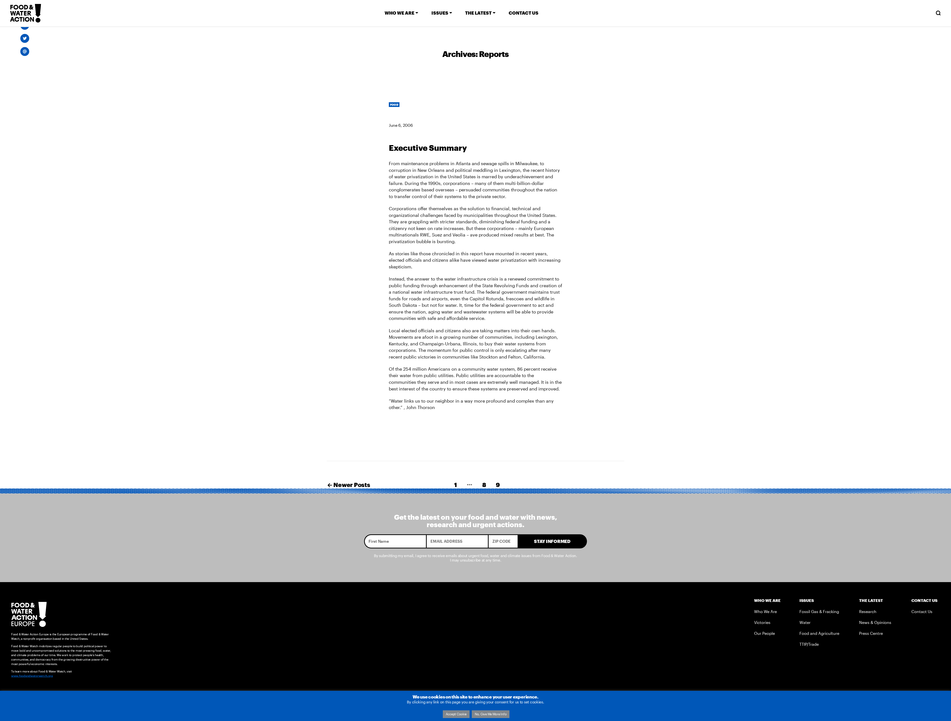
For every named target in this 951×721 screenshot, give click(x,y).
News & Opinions (875, 622)
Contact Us (921, 611)
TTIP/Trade (809, 644)
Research (867, 611)
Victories (762, 622)
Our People (764, 633)
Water (805, 622)
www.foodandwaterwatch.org (32, 675)
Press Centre (871, 633)
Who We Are (765, 611)
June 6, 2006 (401, 125)
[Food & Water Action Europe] (25, 13)
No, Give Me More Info (490, 714)
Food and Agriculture (819, 633)
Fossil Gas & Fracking (819, 611)
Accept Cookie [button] (456, 714)
